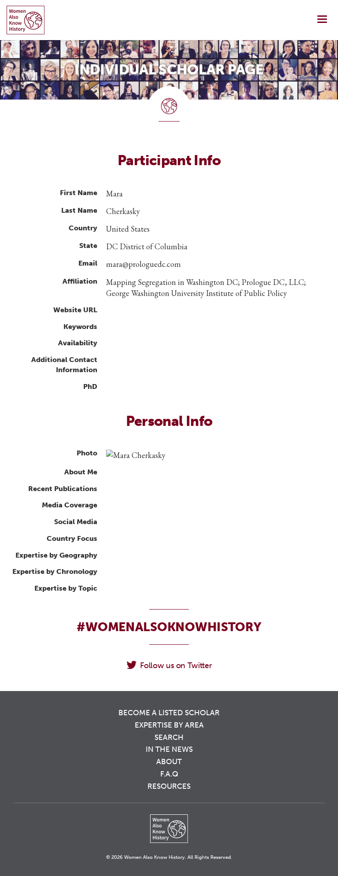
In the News (169, 749)
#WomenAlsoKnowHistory (169, 627)
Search (169, 737)
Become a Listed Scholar (169, 712)
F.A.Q (169, 773)
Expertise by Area (169, 725)
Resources (169, 786)
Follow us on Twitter (176, 665)
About (169, 761)
